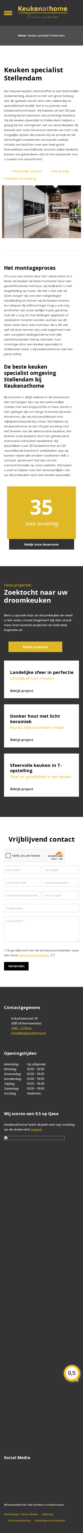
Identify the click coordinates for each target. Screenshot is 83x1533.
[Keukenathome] (41, 12)
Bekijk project (21, 691)
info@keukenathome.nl (28, 1033)
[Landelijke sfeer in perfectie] (41, 663)
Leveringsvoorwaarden (50, 1520)
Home (22, 35)
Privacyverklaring (19, 1520)
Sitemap (47, 1514)
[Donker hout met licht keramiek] (41, 706)
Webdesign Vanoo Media (21, 1514)
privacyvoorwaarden (34, 955)
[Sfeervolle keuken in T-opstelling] (41, 756)
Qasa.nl (36, 1129)
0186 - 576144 (21, 1028)
